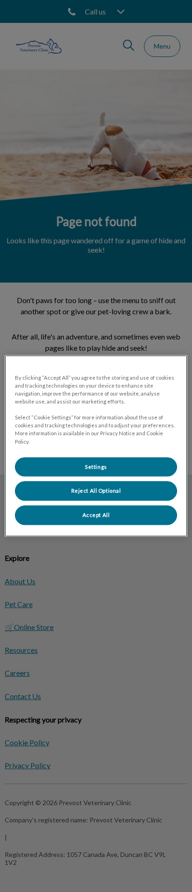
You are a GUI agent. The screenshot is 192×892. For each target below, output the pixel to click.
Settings (96, 467)
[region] (96, 446)
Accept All (96, 515)
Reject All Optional (96, 491)
